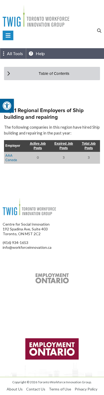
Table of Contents (54, 73)
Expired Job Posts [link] (63, 145)
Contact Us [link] (35, 389)
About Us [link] (15, 389)
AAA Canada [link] (11, 157)
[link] (7, 106)
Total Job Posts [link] (89, 145)
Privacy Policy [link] (86, 389)
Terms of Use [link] (60, 389)
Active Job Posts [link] (38, 145)
